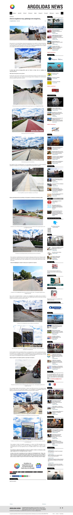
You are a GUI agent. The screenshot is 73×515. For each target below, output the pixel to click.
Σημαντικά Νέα (40, 471)
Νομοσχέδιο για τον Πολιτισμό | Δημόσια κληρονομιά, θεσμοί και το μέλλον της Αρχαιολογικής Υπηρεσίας (57, 114)
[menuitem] (11, 13)
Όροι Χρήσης (61, 513)
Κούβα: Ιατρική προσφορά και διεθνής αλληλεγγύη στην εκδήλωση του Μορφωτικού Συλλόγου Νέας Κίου (55, 349)
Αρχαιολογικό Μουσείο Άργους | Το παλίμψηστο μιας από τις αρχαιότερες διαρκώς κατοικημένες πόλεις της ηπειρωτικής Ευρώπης (57, 119)
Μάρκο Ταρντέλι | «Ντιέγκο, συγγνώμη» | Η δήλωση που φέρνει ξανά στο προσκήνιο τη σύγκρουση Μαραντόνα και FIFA (57, 332)
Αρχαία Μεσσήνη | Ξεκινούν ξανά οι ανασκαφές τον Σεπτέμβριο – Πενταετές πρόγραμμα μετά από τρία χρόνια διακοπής (55, 424)
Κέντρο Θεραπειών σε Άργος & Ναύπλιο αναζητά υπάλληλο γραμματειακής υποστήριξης (54, 242)
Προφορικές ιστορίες (55, 73)
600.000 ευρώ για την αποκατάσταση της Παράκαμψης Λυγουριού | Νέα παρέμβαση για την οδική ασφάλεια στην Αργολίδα (57, 189)
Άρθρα (19, 471)
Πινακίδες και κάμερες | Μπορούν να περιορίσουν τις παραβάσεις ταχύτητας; (54, 173)
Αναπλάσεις (12, 16)
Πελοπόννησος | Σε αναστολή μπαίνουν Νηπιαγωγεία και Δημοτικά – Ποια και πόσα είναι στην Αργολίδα (57, 402)
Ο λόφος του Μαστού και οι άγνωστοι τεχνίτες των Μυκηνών (57, 109)
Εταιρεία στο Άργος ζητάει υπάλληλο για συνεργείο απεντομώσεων (56, 257)
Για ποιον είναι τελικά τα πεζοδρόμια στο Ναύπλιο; (57, 184)
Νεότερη (11, 504)
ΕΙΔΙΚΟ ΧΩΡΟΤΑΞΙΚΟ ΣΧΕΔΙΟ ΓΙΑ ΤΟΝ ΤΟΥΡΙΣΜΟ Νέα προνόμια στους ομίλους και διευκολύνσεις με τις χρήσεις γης (57, 37)
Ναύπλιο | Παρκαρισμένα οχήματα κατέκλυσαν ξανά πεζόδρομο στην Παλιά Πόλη (57, 179)
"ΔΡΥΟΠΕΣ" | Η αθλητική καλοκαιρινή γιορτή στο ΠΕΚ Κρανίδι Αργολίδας (56, 337)
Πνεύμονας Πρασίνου (29, 471)
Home (54, 513)
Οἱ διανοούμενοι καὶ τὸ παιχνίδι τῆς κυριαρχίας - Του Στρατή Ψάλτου (55, 452)
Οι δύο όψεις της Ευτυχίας (56, 81)
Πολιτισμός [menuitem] (30, 13)
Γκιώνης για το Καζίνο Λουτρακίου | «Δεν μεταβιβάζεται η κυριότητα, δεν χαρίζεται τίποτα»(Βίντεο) (57, 430)
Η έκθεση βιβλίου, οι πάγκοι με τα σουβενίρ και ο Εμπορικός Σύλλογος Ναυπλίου (57, 407)
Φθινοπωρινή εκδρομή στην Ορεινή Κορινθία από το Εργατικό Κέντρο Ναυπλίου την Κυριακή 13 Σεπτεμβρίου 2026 (55, 24)
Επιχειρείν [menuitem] (40, 13)
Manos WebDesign (32, 513)
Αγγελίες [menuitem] (57, 13)
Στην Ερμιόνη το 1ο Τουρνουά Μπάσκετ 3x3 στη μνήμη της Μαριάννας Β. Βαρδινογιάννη (55, 320)
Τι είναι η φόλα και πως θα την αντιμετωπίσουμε (56, 201)
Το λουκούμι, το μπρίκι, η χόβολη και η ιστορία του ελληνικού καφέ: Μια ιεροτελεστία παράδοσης (57, 157)
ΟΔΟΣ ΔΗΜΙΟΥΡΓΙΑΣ (45, 513)
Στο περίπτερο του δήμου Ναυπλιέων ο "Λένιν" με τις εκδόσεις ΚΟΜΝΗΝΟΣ (55, 68)
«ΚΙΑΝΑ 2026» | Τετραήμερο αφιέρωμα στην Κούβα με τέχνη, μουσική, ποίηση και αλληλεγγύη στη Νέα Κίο (57, 362)
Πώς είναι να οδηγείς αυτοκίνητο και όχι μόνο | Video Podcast (57, 194)
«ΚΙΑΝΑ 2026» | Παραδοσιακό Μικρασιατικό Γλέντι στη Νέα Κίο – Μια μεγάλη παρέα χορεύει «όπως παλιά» (57, 356)
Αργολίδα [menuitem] (19, 13)
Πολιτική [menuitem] (24, 13)
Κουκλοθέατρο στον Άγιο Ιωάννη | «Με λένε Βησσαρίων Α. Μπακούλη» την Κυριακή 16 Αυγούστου (57, 367)
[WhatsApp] (25, 476)
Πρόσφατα (55, 198)
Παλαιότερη (44, 504)
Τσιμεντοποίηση (13, 473)
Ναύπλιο (22, 471)
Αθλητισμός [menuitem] (52, 13)
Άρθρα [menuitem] (35, 13)
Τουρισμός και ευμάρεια (55, 77)
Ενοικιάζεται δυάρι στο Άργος (56, 252)
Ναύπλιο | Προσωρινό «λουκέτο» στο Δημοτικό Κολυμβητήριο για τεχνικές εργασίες (57, 326)
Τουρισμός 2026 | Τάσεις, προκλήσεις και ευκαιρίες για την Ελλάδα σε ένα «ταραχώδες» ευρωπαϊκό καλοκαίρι (57, 47)
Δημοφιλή (49, 198)
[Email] (27, 476)
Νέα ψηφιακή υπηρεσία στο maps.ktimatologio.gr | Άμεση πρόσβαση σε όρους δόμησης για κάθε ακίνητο (57, 206)
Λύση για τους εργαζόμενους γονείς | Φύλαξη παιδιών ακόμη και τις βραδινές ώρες (57, 248)
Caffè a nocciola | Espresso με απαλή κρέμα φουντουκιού (57, 148)
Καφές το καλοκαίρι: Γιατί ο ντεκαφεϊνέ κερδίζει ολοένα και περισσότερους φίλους (55, 142)
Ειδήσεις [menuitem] (14, 13)
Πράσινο (35, 471)
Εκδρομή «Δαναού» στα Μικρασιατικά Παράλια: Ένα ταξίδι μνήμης (57, 42)
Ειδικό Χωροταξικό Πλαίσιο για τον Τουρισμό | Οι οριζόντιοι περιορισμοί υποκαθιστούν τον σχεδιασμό (57, 31)
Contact (57, 513)
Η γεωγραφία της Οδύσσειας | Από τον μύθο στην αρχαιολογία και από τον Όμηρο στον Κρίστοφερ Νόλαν (55, 103)
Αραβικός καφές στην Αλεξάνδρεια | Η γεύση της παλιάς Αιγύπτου (57, 162)
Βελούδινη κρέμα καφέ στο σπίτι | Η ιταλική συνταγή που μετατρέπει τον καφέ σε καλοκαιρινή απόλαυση (57, 152)
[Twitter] (20, 476)
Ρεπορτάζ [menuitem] (46, 13)
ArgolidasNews (15, 513)
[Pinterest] (23, 476)
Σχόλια (61, 198)
